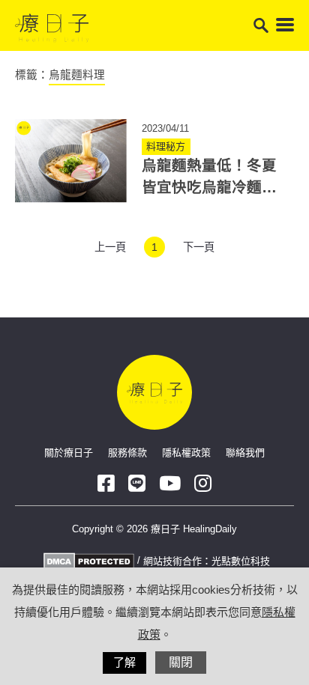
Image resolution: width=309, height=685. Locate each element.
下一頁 (198, 247)
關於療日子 (68, 452)
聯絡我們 (245, 452)
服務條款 (127, 452)
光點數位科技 (241, 561)
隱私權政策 (186, 452)
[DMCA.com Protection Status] (87, 561)
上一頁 (110, 247)
